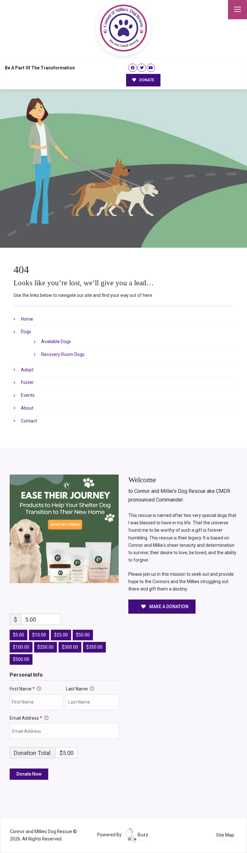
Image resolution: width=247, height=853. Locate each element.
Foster (27, 382)
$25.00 (61, 634)
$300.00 (70, 647)
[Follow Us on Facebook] (132, 68)
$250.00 (45, 647)
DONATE (146, 80)
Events (28, 395)
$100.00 (21, 647)
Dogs (26, 331)
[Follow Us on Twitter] (141, 68)
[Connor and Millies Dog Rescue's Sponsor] (64, 528)
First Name (22, 688)
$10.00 (39, 634)
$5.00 (18, 634)
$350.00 (94, 647)
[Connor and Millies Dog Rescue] (123, 28)
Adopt (27, 369)
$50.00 (83, 634)
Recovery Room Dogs (63, 354)
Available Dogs (56, 341)
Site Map (225, 835)
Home (27, 319)
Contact (29, 420)
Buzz (142, 834)
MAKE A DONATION (168, 606)
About (27, 408)
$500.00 (21, 659)
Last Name (77, 688)
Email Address (26, 718)
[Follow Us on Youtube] (151, 68)
